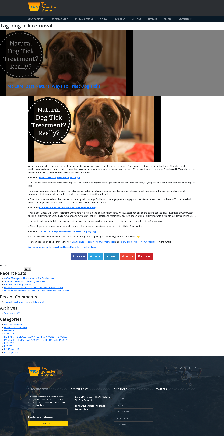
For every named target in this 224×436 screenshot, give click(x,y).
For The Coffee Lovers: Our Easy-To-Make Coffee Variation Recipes (36, 290)
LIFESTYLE (136, 19)
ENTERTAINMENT (60, 19)
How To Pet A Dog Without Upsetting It (59, 177)
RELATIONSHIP (185, 19)
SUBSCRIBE (48, 423)
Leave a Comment (62, 247)
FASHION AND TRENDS (15, 327)
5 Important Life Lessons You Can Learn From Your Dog (67, 207)
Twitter (97, 256)
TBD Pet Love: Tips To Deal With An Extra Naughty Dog (67, 231)
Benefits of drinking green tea (18, 284)
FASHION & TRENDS (84, 19)
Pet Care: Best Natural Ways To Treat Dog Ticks (53, 86)
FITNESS (103, 19)
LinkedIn (113, 256)
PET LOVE (152, 19)
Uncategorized (11, 352)
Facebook (80, 256)
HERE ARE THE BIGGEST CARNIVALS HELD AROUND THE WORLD (35, 336)
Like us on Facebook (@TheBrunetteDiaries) (93, 241)
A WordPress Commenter (16, 302)
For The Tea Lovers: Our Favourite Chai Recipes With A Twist (33, 287)
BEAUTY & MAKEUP (36, 19)
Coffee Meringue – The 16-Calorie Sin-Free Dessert (29, 278)
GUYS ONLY (120, 19)
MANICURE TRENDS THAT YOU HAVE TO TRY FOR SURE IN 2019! (35, 340)
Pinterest (146, 256)
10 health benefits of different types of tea (24, 281)
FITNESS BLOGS (12, 330)
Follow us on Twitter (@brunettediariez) (139, 241)
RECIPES (167, 19)
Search (3, 265)
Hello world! (38, 302)
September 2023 (12, 313)
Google (129, 256)
